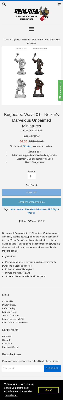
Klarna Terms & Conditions (15, 322)
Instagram (7, 343)
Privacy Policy (9, 305)
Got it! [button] (48, 390)
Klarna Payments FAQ (13, 319)
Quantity (31, 171)
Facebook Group (10, 347)
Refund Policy (9, 308)
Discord (6, 340)
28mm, (12, 209)
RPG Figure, (53, 209)
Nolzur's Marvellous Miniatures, (32, 209)
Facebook (7, 336)
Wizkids (31, 213)
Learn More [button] (11, 395)
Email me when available (31, 202)
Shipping (27, 146)
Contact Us (7, 301)
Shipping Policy (9, 312)
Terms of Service (10, 315)
